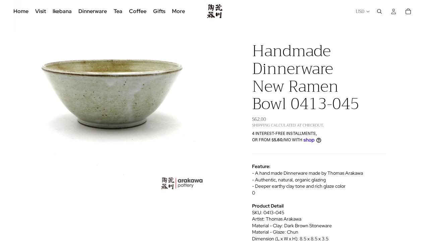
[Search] (379, 11)
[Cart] (408, 11)
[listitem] (178, 11)
